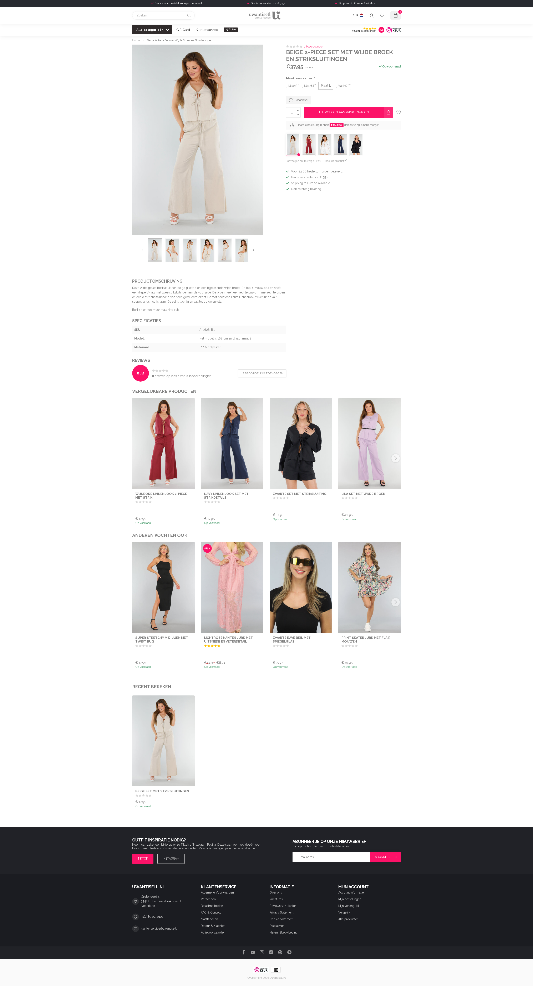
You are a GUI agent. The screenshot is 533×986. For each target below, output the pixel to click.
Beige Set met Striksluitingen (162, 791)
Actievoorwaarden (213, 932)
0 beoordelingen (314, 46)
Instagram (171, 858)
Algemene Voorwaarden (217, 892)
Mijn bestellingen (349, 899)
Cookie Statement (281, 919)
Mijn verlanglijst (348, 905)
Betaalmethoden (212, 905)
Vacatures (276, 899)
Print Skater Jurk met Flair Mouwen (365, 639)
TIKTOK (143, 858)
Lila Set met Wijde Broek (363, 494)
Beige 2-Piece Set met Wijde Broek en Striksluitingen (179, 40)
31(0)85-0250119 (152, 916)
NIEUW (231, 30)
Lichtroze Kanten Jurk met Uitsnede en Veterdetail (228, 639)
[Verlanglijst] (382, 15)
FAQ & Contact (211, 912)
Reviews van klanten (283, 905)
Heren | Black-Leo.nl (283, 932)
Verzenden (208, 899)
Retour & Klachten (213, 925)
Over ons (276, 892)
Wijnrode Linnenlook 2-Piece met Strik (161, 495)
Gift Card (183, 30)
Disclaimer (277, 925)
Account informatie (351, 892)
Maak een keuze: (300, 78)
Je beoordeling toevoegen (262, 373)
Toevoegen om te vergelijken (303, 160)
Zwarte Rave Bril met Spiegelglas (292, 639)
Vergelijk (344, 912)
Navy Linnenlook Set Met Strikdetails (226, 495)
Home (136, 40)
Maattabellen (209, 919)
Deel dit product (335, 160)
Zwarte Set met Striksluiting (299, 494)
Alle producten (348, 919)
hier (143, 309)
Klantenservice (207, 30)
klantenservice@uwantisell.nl (160, 928)
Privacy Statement (281, 912)
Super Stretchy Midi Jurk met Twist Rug (161, 639)
